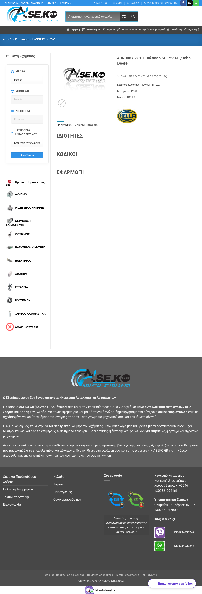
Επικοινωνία (12, 504)
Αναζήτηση (27, 155)
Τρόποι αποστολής (16, 497)
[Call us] (196, 3)
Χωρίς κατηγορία (26, 326)
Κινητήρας (23, 110)
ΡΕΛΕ (52, 39)
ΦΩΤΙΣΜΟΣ (22, 234)
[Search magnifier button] (133, 16)
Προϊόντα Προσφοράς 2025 (25, 183)
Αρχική (7, 39)
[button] (62, 103)
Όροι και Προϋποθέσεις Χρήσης (20, 479)
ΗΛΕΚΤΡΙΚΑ (39, 39)
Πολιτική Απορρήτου (18, 489)
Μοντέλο (22, 91)
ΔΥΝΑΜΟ (21, 194)
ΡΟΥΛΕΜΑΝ (22, 300)
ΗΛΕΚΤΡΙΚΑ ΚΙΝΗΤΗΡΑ (30, 247)
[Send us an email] (190, 3)
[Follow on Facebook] (183, 3)
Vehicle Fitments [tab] (86, 125)
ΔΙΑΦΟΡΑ (21, 273)
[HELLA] (129, 110)
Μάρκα (20, 71)
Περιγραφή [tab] (64, 125)
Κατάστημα (22, 39)
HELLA (131, 97)
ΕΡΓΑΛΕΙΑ (21, 287)
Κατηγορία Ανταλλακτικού (26, 132)
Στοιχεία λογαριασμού (152, 29)
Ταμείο (58, 484)
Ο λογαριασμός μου (67, 499)
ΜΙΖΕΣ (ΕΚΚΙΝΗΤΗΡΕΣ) (30, 207)
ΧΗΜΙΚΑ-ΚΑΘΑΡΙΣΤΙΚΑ (30, 313)
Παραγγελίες (62, 492)
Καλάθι (58, 477)
